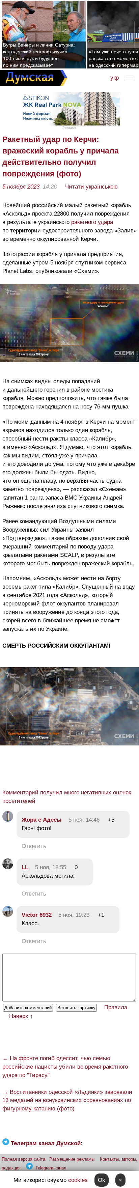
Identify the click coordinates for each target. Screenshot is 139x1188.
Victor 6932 (37, 915)
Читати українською (91, 186)
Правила (115, 1007)
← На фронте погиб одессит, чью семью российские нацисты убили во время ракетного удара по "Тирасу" (65, 1066)
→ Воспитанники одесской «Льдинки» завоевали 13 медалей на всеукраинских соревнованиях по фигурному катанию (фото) (67, 1100)
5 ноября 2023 (20, 186)
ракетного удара (92, 222)
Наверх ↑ (21, 1016)
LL (25, 867)
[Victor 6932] (7, 915)
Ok (101, 1180)
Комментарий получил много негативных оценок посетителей (66, 796)
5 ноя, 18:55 (50, 867)
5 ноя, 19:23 (73, 915)
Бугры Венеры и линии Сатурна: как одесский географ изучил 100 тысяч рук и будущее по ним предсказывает (39, 55)
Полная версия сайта (23, 1159)
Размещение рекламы (71, 1159)
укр (114, 78)
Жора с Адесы (42, 820)
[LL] (7, 867)
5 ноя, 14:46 (84, 820)
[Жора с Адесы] (7, 820)
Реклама (69, 128)
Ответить (34, 846)
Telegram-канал (50, 1167)
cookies (78, 1180)
